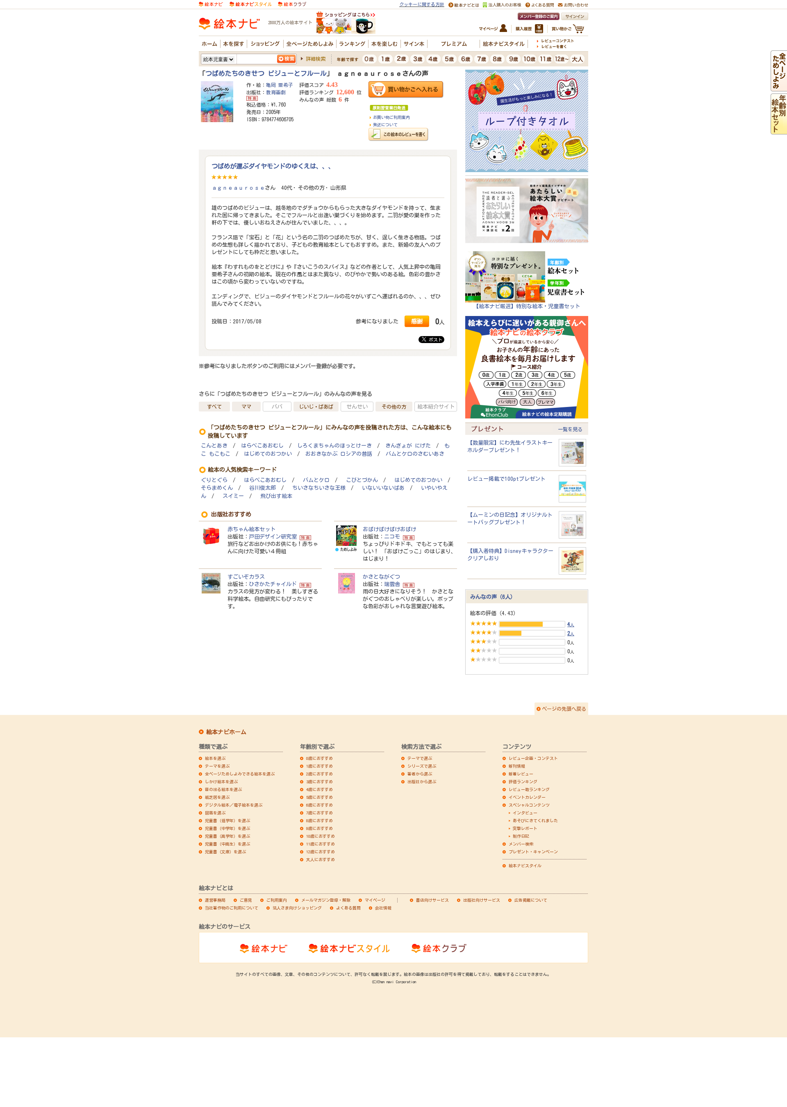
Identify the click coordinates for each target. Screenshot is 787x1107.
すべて (214, 406)
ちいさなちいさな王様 (319, 488)
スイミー (233, 496)
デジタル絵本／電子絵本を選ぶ (233, 805)
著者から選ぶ (419, 774)
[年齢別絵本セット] (779, 130)
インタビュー (525, 813)
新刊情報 (517, 766)
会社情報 (383, 908)
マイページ (375, 900)
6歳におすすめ (319, 805)
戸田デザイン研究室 (273, 536)
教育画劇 (276, 92)
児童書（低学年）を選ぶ (227, 820)
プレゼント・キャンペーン (533, 852)
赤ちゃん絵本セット (251, 529)
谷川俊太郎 (262, 488)
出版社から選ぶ (421, 782)
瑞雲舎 (392, 584)
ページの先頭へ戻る (564, 708)
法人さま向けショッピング (297, 908)
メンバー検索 (521, 844)
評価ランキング (523, 782)
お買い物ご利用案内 (391, 117)
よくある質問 (348, 908)
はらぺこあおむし (262, 445)
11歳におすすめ (320, 844)
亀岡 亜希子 (279, 84)
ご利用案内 (276, 900)
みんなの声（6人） (493, 597)
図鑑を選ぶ (215, 813)
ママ (246, 406)
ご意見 (246, 900)
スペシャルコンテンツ (529, 805)
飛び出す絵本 (276, 496)
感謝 (417, 321)
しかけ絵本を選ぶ (221, 782)
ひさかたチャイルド (273, 584)
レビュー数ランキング (529, 789)
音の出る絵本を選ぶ (223, 789)
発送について (385, 125)
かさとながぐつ (381, 577)
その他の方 (394, 406)
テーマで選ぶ (419, 758)
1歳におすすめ (319, 766)
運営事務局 (215, 900)
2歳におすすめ (319, 774)
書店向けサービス (432, 900)
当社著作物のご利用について (231, 908)
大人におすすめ (320, 859)
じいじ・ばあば (316, 406)
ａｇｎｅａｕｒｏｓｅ (238, 188)
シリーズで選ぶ (421, 766)
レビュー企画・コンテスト (533, 758)
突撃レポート (525, 828)
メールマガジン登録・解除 (325, 900)
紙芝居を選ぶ (217, 797)
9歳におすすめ (319, 828)
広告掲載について (530, 900)
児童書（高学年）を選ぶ (227, 836)
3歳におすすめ (319, 782)
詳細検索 (315, 58)
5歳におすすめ (319, 797)
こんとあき (214, 445)
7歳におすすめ (319, 813)
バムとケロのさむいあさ (415, 454)
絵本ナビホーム (226, 732)
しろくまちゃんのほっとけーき (334, 445)
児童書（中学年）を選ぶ (227, 828)
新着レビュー (521, 774)
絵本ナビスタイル (525, 866)
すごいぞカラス (246, 577)
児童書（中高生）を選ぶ (227, 844)
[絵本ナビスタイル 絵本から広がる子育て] (250, 4)
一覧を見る (570, 429)
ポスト (434, 339)
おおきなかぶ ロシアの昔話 (338, 454)
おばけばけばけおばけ (389, 529)
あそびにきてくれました (535, 820)
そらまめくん (217, 488)
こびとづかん (362, 480)
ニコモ (392, 536)
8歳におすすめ (319, 820)
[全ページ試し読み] (779, 87)
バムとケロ (316, 480)
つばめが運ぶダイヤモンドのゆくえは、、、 (273, 166)
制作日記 (521, 836)
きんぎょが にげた (408, 445)
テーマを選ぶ (217, 766)
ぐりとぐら (214, 480)
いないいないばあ (383, 488)
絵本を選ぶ (215, 758)
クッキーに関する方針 (421, 4)
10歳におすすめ (320, 836)
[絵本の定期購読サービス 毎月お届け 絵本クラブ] (292, 4)
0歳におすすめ (319, 758)
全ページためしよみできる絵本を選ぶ (240, 774)
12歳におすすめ (320, 852)
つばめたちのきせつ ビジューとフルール (266, 73)
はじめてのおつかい (268, 454)
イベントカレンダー (527, 797)
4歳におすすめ (319, 789)
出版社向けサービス (481, 900)
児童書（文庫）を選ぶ (225, 852)
